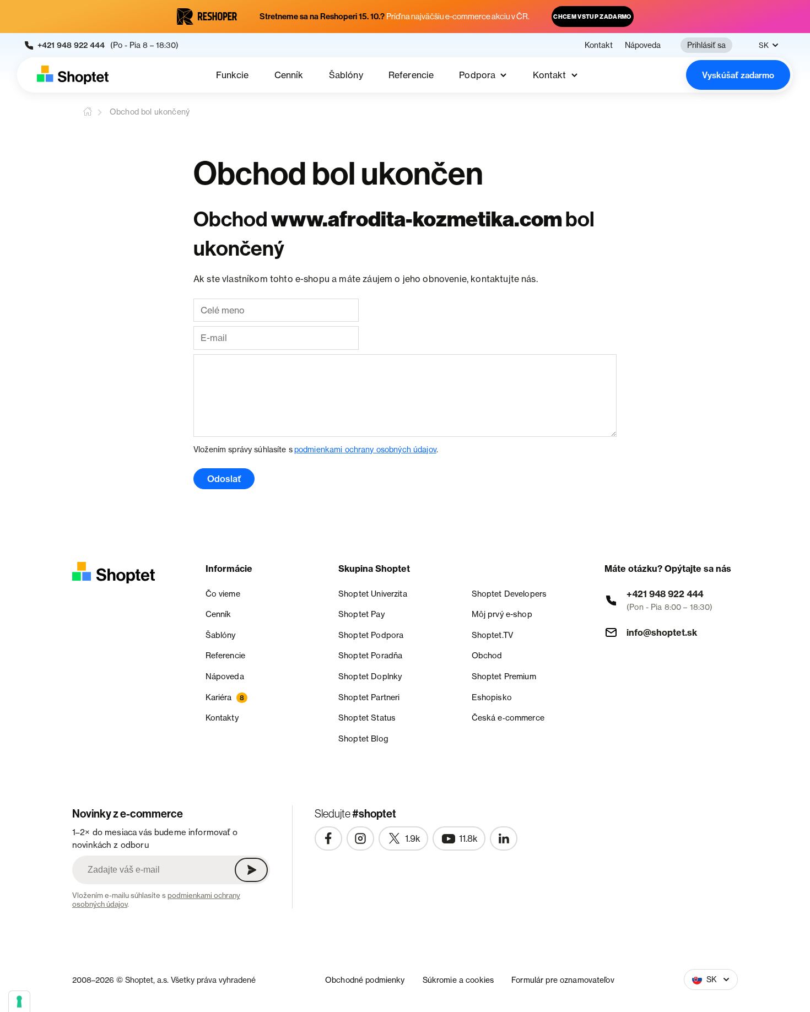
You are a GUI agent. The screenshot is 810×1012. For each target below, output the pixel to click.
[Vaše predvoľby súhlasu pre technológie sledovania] (19, 1001)
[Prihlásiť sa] (251, 870)
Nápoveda (643, 45)
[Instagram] (360, 838)
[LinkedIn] (503, 838)
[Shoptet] (73, 75)
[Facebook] (328, 838)
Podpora (477, 75)
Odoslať (224, 478)
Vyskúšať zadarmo (738, 75)
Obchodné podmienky (365, 979)
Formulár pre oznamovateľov (562, 979)
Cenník (289, 75)
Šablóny (346, 75)
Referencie (411, 75)
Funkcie (232, 75)
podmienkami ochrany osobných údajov (365, 449)
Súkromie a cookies (458, 979)
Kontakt (599, 45)
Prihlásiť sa (706, 45)
